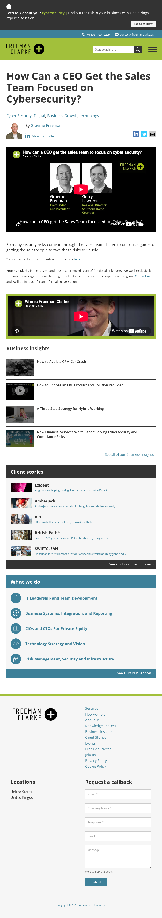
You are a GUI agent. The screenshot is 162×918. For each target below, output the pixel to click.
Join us (90, 755)
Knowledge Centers (100, 725)
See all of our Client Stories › (131, 564)
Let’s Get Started (98, 749)
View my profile (42, 136)
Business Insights (99, 731)
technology (89, 115)
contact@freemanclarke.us (137, 34)
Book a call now (143, 24)
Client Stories (95, 737)
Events (90, 743)
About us (92, 720)
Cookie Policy (95, 766)
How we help (95, 714)
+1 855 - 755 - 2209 (98, 34)
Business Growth (62, 115)
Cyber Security (19, 115)
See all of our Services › (135, 673)
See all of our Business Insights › (130, 454)
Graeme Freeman (46, 125)
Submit (96, 882)
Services (91, 708)
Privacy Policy (96, 760)
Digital (39, 115)
